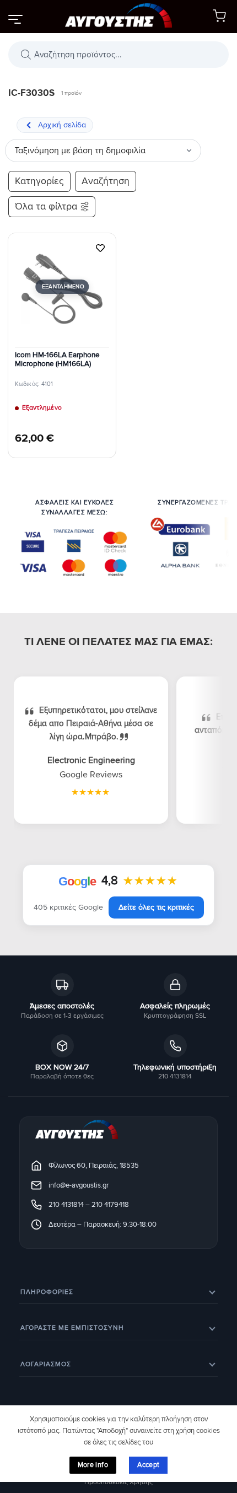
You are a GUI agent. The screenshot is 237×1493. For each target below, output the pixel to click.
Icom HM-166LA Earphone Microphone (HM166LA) (57, 359)
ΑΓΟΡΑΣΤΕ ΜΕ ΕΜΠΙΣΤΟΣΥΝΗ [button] (72, 1328)
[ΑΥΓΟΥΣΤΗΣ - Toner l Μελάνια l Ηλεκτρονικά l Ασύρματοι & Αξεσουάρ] (118, 16)
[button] (14, 18)
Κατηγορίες (39, 181)
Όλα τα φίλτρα (46, 206)
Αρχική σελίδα (62, 125)
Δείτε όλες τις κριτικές (156, 907)
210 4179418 (110, 1204)
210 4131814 (66, 1204)
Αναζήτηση (106, 181)
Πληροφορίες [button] (46, 1292)
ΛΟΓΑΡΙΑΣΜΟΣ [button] (45, 1364)
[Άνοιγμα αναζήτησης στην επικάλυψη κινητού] (118, 54)
